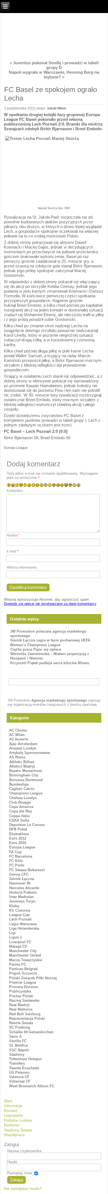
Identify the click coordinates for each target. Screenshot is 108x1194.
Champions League (25, 793)
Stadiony (16, 1054)
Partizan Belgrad (23, 969)
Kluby (14, 906)
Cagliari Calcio (21, 789)
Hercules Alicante (24, 888)
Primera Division (23, 987)
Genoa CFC (19, 874)
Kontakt (10, 1110)
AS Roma (17, 757)
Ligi (12, 933)
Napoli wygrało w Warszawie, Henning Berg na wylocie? (54, 74)
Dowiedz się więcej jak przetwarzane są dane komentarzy (50, 604)
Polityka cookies (18, 1120)
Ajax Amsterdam (23, 744)
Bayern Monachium (25, 771)
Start (8, 1101)
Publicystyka (20, 991)
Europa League (16, 448)
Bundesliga (19, 784)
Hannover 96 (19, 883)
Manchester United (25, 955)
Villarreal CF (19, 1081)
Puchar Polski (21, 996)
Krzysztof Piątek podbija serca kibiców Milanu (49, 663)
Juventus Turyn (22, 901)
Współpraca (14, 1134)
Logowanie (13, 1115)
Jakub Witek (56, 108)
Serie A (15, 1036)
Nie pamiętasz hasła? (23, 1188)
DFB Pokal (18, 829)
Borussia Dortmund (26, 780)
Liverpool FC (20, 942)
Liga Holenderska (24, 928)
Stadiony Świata (18, 1130)
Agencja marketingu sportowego (59, 700)
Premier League (22, 982)
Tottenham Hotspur (25, 1059)
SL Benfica (18, 1045)
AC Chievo (18, 730)
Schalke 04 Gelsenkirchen (31, 1032)
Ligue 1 (15, 937)
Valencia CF (19, 1077)
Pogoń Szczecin (23, 973)
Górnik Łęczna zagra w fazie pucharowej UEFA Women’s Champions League (50, 642)
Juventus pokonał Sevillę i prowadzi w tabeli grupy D (56, 65)
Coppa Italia (19, 816)
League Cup (19, 915)
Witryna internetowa (22, 567)
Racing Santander (24, 1000)
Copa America (21, 807)
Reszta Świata (21, 1023)
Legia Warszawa (23, 924)
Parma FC (17, 964)
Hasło (12, 1162)
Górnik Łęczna (21, 879)
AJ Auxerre (18, 739)
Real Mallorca (20, 1009)
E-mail (13, 551)
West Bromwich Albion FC (31, 1086)
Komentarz (15, 491)
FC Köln (16, 861)
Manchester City (23, 951)
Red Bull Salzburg (24, 1014)
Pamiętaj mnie (19, 1173)
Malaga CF (18, 946)
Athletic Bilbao (21, 762)
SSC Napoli (19, 1050)
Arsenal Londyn (22, 748)
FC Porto (16, 865)
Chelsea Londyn (23, 798)
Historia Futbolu (23, 892)
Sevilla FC (18, 1041)
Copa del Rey (20, 811)
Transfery (17, 1063)
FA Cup (15, 852)
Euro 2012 (17, 838)
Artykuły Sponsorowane (29, 753)
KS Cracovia (19, 910)
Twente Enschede (24, 1068)
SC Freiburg (19, 1027)
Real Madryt (19, 1005)
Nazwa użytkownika (24, 1151)
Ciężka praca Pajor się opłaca (35, 649)
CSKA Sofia (19, 820)
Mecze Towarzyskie (25, 960)
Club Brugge (20, 802)
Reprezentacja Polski (27, 1018)
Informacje (13, 1105)
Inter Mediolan (21, 897)
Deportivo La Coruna (27, 825)
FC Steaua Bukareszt (27, 870)
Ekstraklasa (19, 834)
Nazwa (13, 535)
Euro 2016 (17, 843)
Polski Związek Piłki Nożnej (33, 978)
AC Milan (17, 735)
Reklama (11, 1125)
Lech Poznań (20, 919)
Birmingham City (23, 775)
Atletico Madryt (22, 766)
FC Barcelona (20, 856)
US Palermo (19, 1072)
